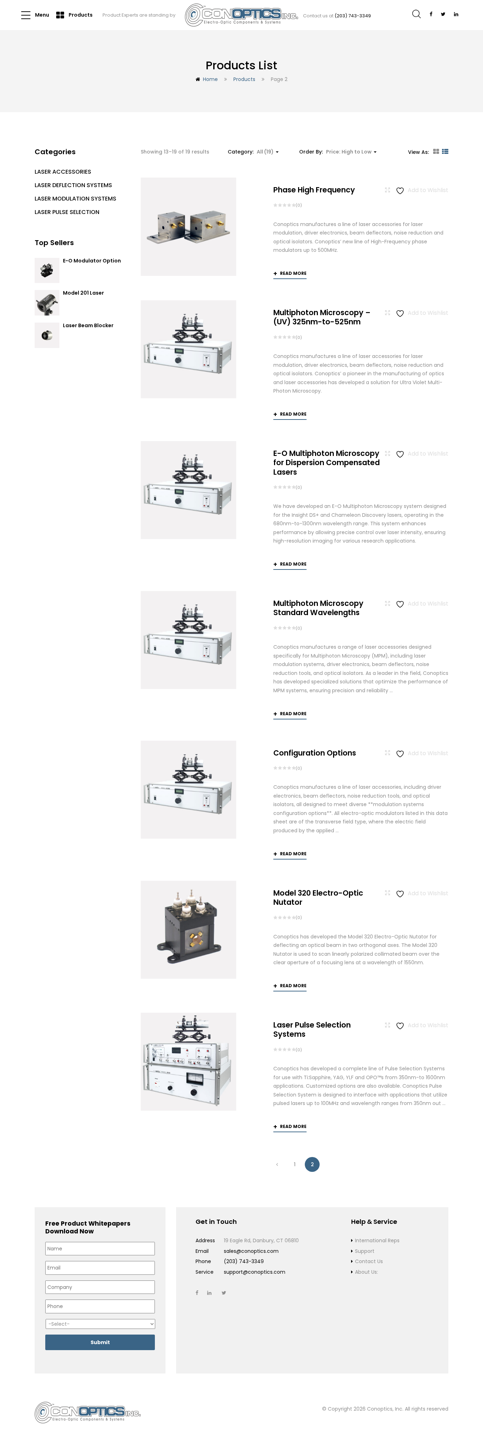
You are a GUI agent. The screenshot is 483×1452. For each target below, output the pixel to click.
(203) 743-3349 (352, 15)
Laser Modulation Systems (75, 199)
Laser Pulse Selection (67, 212)
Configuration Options (314, 753)
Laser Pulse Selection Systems (312, 1029)
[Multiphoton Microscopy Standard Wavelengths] (188, 640)
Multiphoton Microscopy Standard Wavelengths (318, 608)
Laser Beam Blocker (88, 326)
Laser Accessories (63, 172)
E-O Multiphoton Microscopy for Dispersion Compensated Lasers (326, 462)
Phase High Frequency (314, 190)
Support (364, 1251)
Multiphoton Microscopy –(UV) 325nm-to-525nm (322, 317)
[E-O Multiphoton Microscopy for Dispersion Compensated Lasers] (188, 490)
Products (80, 14)
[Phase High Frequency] (188, 227)
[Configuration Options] (188, 790)
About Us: (366, 1271)
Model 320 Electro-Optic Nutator (318, 897)
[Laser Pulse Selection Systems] (188, 1062)
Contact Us (369, 1261)
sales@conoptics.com (251, 1251)
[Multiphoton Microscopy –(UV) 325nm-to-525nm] (188, 349)
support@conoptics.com (254, 1271)
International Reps (377, 1240)
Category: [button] (251, 151)
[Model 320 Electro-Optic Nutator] (188, 930)
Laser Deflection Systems (73, 185)
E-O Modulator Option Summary (92, 264)
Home (210, 79)
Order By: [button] (335, 151)
